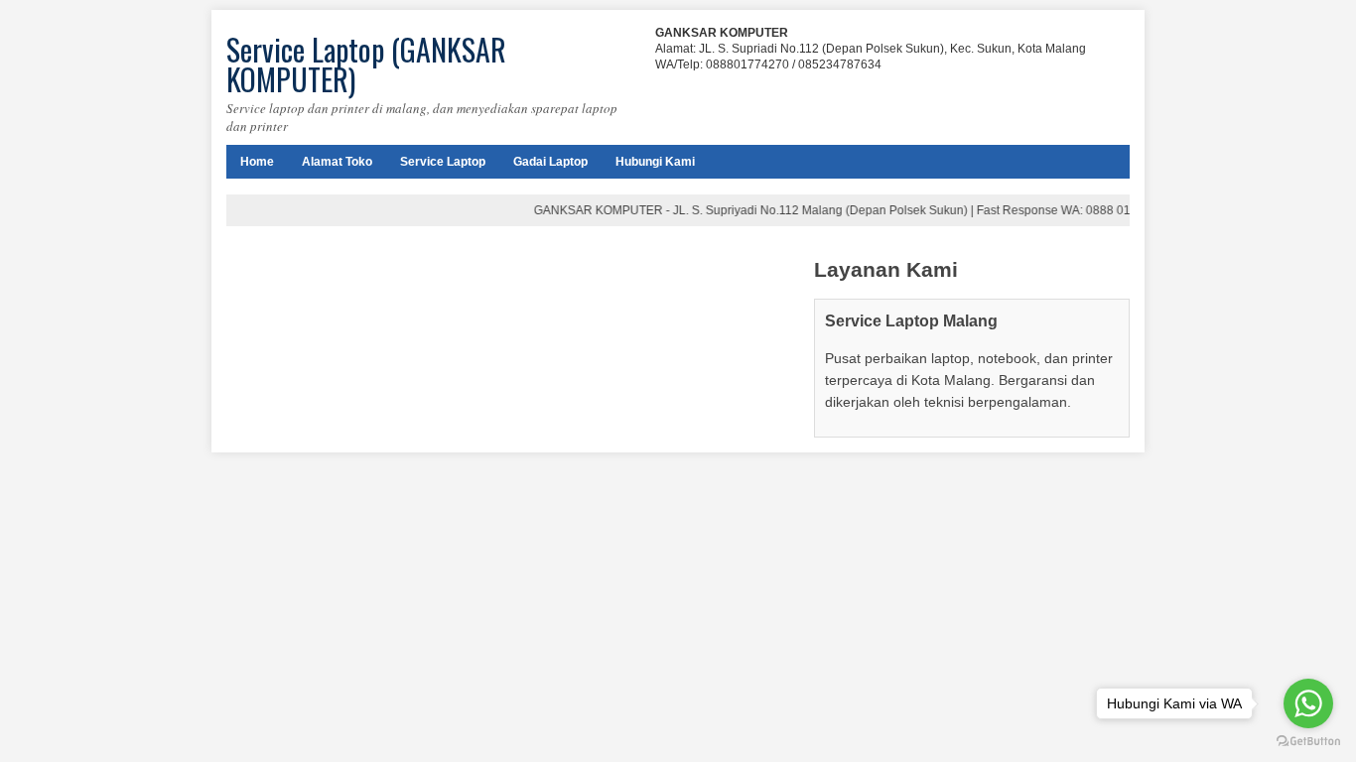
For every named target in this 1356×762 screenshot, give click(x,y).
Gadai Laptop (550, 162)
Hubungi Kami (655, 162)
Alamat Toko (337, 162)
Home (257, 162)
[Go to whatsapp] (1308, 703)
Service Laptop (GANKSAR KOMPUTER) (366, 64)
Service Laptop (442, 162)
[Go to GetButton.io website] (1308, 741)
